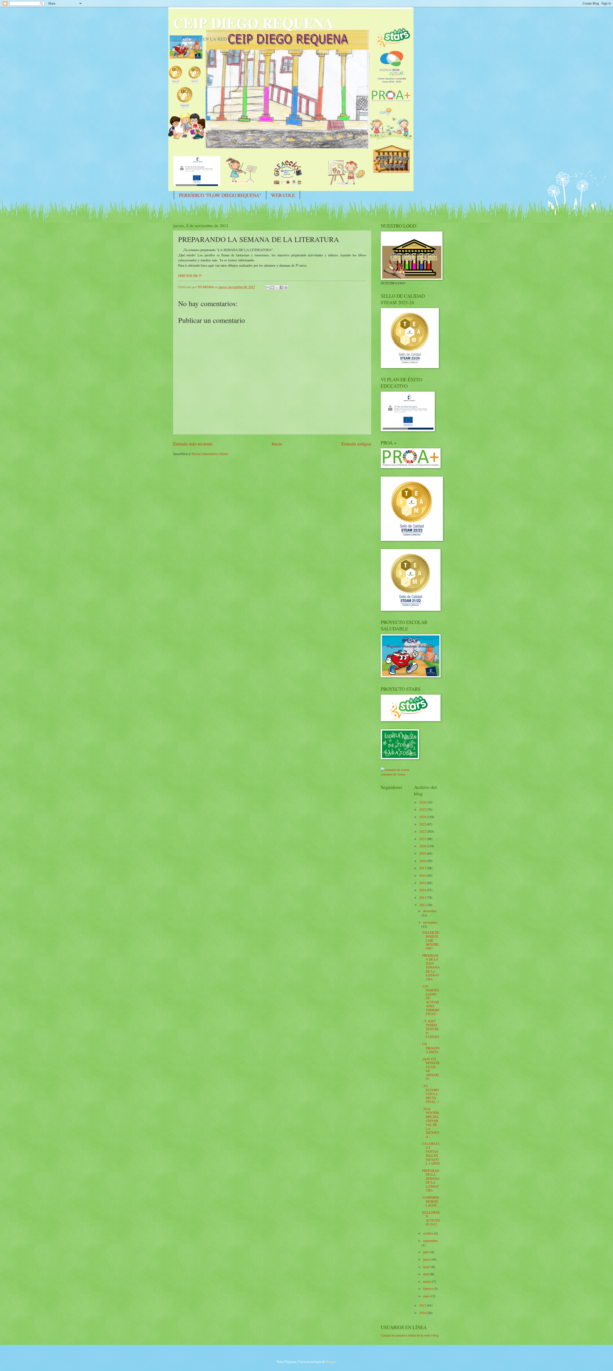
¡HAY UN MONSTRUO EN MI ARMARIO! (430, 1069)
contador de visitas (393, 774)
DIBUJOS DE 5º (189, 275)
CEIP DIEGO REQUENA (253, 22)
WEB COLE (283, 195)
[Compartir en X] (276, 287)
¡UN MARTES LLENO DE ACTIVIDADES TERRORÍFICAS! (430, 1000)
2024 (423, 817)
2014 (423, 890)
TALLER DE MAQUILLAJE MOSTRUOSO (430, 940)
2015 (423, 883)
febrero (428, 1288)
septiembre (430, 1240)
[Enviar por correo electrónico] (267, 287)
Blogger (331, 1361)
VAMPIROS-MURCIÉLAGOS (431, 1201)
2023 (423, 824)
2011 (423, 1305)
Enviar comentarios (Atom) (210, 453)
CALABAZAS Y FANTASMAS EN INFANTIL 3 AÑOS (431, 1153)
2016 (423, 875)
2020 (423, 846)
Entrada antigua (356, 444)
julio (426, 1252)
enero (427, 1296)
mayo (427, 1266)
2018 (423, 861)
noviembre (430, 922)
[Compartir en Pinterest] (286, 287)
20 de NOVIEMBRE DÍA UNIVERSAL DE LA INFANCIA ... (430, 1123)
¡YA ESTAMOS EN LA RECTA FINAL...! (430, 1094)
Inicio (277, 444)
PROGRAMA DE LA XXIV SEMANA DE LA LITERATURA (431, 967)
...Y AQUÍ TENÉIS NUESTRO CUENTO (430, 1029)
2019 (423, 853)
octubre (428, 1233)
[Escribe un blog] (272, 287)
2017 (423, 868)
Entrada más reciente (193, 444)
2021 (423, 839)
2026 (423, 802)
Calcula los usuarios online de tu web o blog (410, 1335)
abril (426, 1274)
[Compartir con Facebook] (281, 287)
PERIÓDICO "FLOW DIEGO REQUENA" (220, 195)
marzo (427, 1281)
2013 (423, 897)
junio (427, 1259)
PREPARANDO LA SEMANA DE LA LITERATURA (431, 1180)
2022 (423, 831)
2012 (423, 905)
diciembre (430, 911)
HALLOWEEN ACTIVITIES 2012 (431, 1218)
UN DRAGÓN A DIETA (431, 1048)
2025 (423, 809)
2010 (423, 1312)
